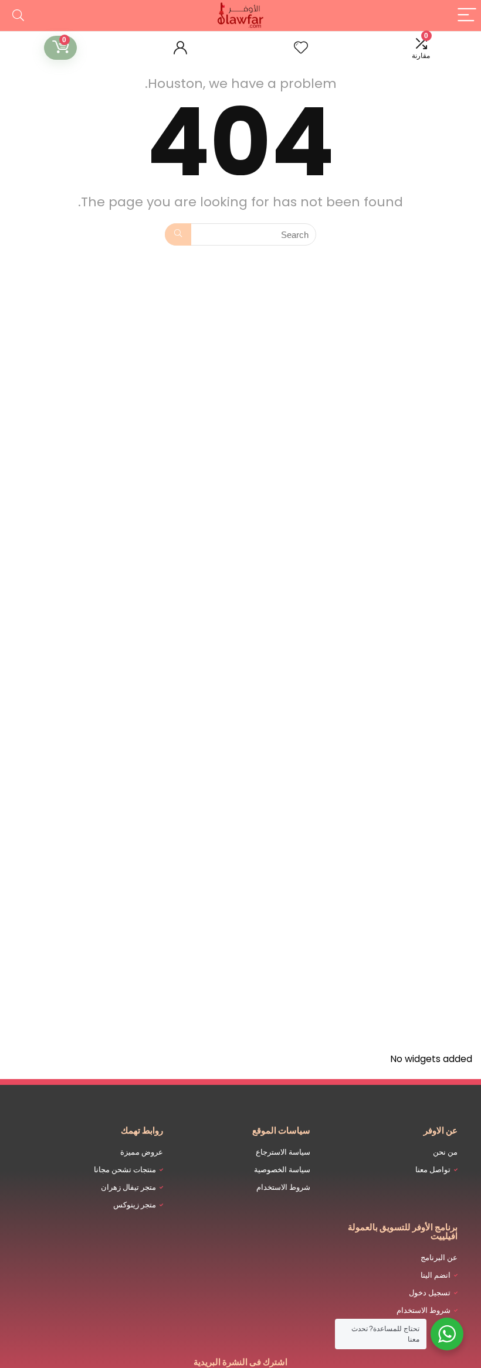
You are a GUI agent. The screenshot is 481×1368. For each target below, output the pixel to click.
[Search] (18, 15)
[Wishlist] (301, 47)
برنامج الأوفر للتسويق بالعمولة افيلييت (403, 1231)
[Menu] (467, 15)
